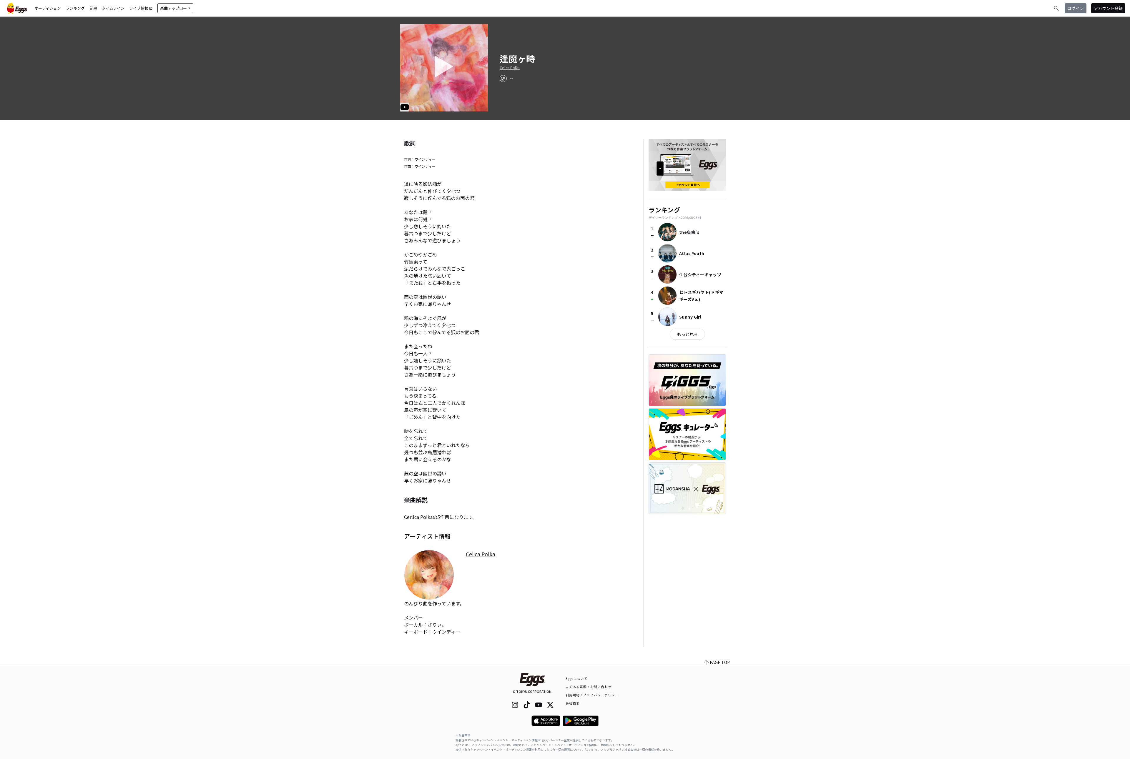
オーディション (47, 8)
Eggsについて (577, 678)
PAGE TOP (720, 662)
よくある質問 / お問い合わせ (589, 686)
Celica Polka (510, 67)
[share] (503, 78)
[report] (511, 78)
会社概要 (573, 703)
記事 (93, 8)
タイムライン (113, 8)
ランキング (75, 8)
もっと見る (687, 334)
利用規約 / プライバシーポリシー (592, 695)
